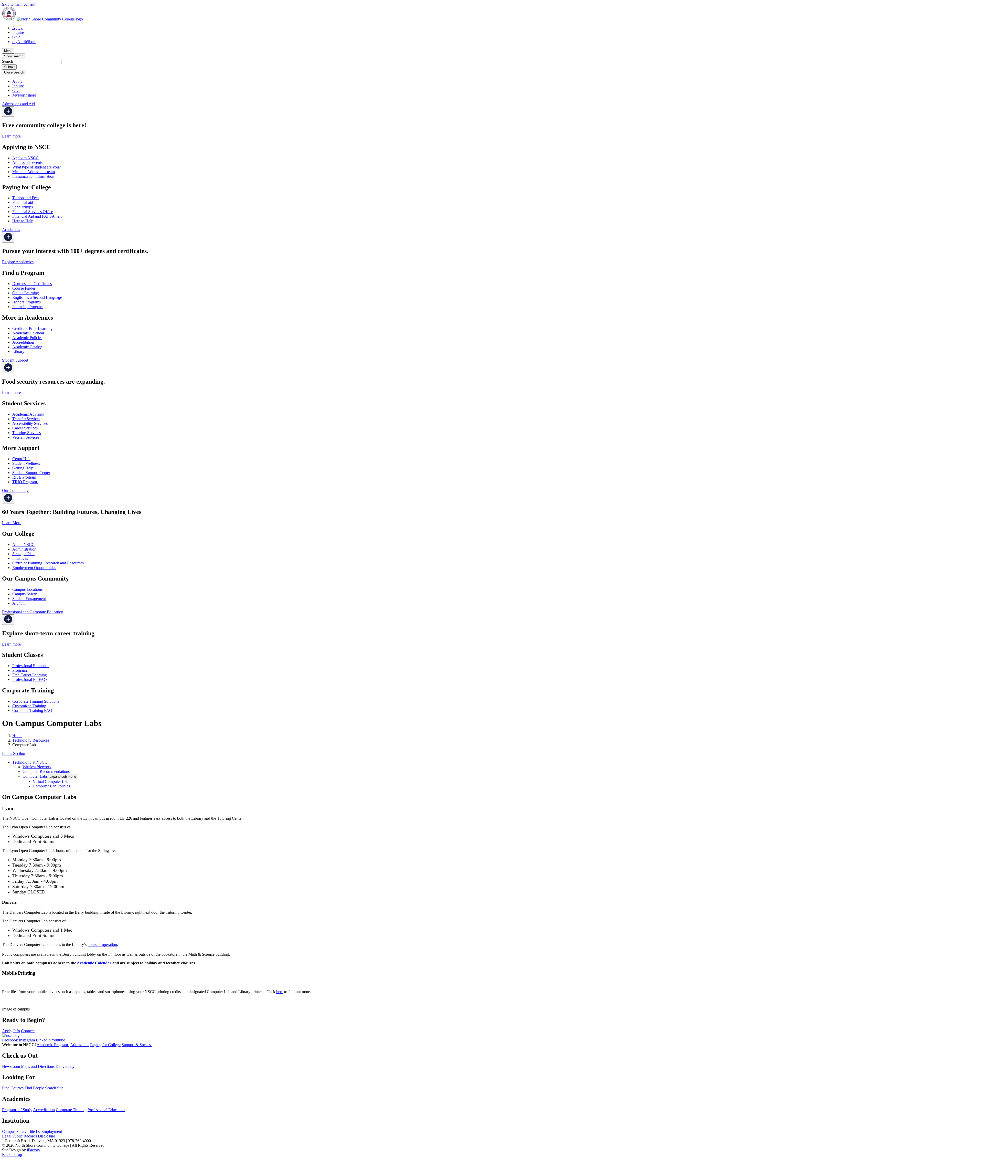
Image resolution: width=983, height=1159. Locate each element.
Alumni (18, 603)
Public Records (24, 1136)
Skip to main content (18, 4)
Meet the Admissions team (33, 172)
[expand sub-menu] (8, 111)
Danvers (62, 1066)
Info (16, 1031)
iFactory (33, 1150)
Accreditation (23, 342)
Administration (24, 549)
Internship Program (27, 306)
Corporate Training (71, 1110)
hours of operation (102, 944)
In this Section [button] (13, 753)
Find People (34, 1088)
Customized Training (29, 706)
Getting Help (22, 468)
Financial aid (22, 202)
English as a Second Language (37, 297)
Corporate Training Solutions (35, 701)
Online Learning (25, 293)
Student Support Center (31, 472)
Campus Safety (24, 594)
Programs (20, 670)
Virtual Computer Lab (50, 781)
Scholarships (22, 207)
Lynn (74, 1066)
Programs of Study (17, 1110)
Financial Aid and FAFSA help (37, 216)
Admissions (79, 1044)
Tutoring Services (26, 432)
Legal (6, 1136)
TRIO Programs (25, 482)
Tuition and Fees (25, 198)
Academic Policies (27, 337)
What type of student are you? (36, 167)
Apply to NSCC (25, 158)
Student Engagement (29, 598)
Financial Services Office (32, 211)
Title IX (34, 1131)
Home (17, 735)
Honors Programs (26, 302)
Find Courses (13, 1088)
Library (18, 351)
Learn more (11, 136)
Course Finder (23, 288)
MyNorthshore (24, 95)
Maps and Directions (38, 1066)
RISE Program (24, 477)
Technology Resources (30, 740)
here (279, 991)
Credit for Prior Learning (32, 328)
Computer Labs (35, 776)
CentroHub (21, 459)
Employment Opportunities (34, 567)
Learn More (11, 523)
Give (16, 37)
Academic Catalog (27, 347)
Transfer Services (26, 419)
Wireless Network (37, 767)
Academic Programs (53, 1044)
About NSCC (23, 544)
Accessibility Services (30, 423)
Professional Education (30, 665)
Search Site (54, 1088)
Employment (51, 1131)
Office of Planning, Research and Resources (48, 563)
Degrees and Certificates (32, 283)
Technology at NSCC (29, 762)
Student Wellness (26, 463)
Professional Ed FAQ (29, 679)
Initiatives (20, 558)
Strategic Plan (23, 554)
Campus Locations (27, 589)
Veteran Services (25, 437)
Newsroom (11, 1066)
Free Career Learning (29, 675)
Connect (28, 1031)
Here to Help (22, 221)
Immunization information (33, 176)
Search (7, 61)
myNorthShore (24, 41)
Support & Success (137, 1044)
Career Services (25, 428)
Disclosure (46, 1136)
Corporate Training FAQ (32, 710)
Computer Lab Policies (51, 786)
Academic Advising (28, 414)
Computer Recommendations (46, 771)
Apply (17, 28)
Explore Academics (18, 262)
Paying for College (105, 1044)
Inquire (18, 32)
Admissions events (27, 162)
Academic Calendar (28, 333)
